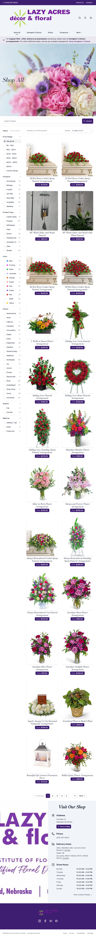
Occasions (64, 32)
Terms (65, 933)
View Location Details (82, 895)
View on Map (65, 827)
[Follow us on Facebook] (45, 921)
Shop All (17, 32)
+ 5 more (66, 850)
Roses (50, 32)
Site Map (90, 933)
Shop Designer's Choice (79, 41)
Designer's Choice (34, 32)
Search (89, 121)
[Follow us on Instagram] (39, 921)
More (78, 32)
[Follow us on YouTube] (51, 921)
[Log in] (85, 17)
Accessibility (81, 933)
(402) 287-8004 (11, 3)
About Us (80, 3)
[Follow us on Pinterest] (56, 921)
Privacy (71, 933)
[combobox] (82, 130)
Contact (89, 3)
